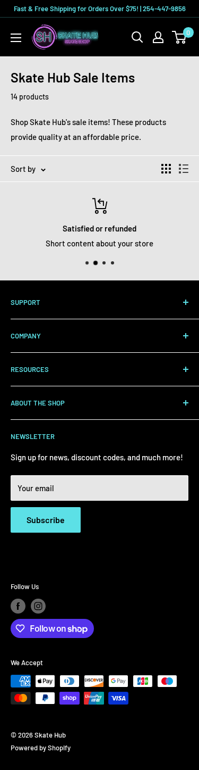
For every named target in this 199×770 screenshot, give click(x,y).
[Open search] (137, 37)
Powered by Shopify (41, 747)
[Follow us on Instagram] (38, 606)
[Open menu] (16, 38)
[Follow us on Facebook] (18, 606)
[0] (179, 37)
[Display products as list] (183, 168)
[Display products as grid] (166, 168)
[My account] (158, 37)
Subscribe (46, 520)
